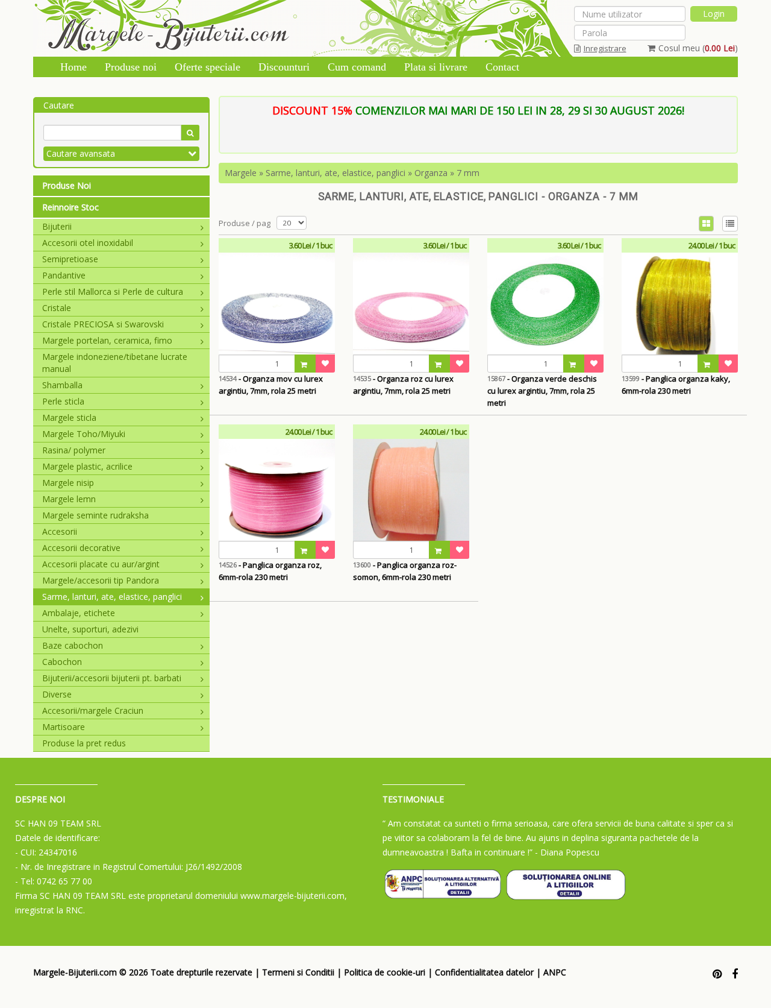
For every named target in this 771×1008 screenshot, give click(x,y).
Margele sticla (69, 417)
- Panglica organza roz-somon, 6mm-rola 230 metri (405, 570)
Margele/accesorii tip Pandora (100, 580)
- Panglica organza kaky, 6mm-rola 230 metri (676, 384)
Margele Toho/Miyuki (83, 433)
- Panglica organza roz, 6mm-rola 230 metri (270, 570)
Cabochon (62, 661)
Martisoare (63, 726)
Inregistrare (605, 48)
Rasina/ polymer (73, 450)
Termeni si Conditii (298, 972)
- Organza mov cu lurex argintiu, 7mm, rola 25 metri (271, 384)
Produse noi (131, 67)
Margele (241, 172)
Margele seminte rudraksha (95, 515)
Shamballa (62, 385)
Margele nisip (68, 482)
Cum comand (357, 67)
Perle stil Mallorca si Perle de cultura (112, 291)
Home (73, 67)
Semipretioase (70, 259)
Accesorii (59, 531)
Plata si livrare (435, 67)
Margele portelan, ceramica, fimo (107, 340)
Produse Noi (66, 185)
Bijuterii (57, 226)
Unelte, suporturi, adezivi (90, 629)
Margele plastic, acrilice (87, 466)
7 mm (468, 172)
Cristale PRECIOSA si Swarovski (103, 324)
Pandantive (64, 275)
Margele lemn (69, 499)
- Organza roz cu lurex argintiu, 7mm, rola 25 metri (403, 384)
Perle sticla (63, 401)
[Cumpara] (305, 363)
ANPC (554, 972)
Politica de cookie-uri (384, 972)
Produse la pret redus (84, 743)
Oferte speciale (207, 67)
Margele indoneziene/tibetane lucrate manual (114, 362)
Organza (431, 172)
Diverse (57, 694)
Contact (502, 67)
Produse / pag (244, 223)
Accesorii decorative (81, 547)
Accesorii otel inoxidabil (87, 242)
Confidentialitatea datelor (484, 972)
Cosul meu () (698, 48)
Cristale (56, 307)
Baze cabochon (72, 645)
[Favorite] (325, 363)
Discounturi (284, 67)
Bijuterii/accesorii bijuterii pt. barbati (111, 678)
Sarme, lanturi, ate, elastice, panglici (112, 596)
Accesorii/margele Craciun (92, 710)
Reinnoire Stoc (70, 207)
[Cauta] (190, 132)
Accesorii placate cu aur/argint (101, 564)
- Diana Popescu (567, 852)
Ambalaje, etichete (78, 613)
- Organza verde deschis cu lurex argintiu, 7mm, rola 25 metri (542, 390)
